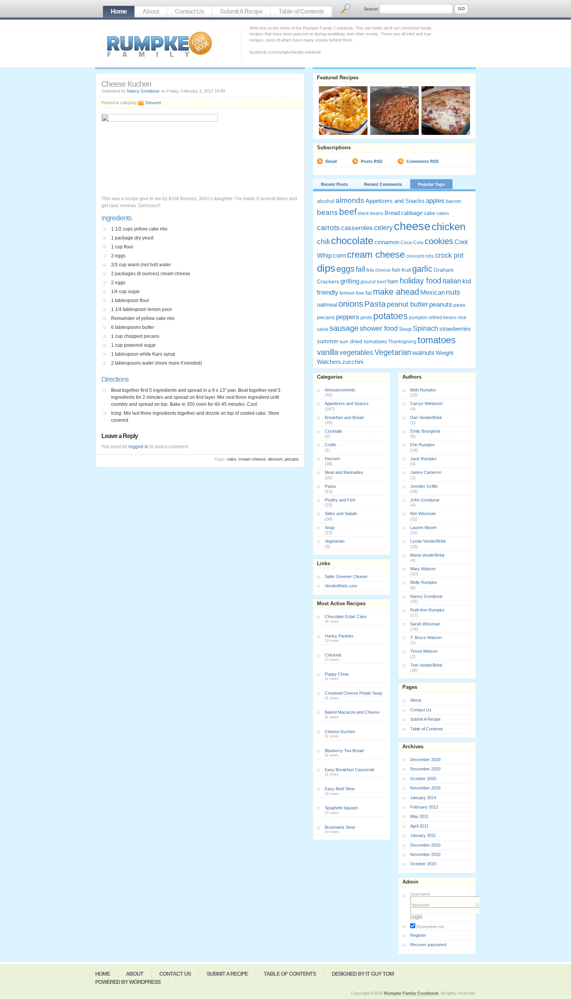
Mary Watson (422, 568)
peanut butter (407, 304)
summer (327, 341)
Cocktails (333, 431)
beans (327, 212)
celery (383, 228)
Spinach (425, 328)
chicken (448, 226)
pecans (292, 459)
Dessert (153, 102)
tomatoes (437, 340)
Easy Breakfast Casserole (349, 769)
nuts (453, 292)
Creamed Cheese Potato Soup (353, 693)
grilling (349, 281)
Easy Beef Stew (340, 788)
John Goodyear (425, 500)
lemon (347, 293)
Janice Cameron (425, 472)
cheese (412, 226)
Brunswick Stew (340, 827)
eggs (345, 269)
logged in (138, 446)
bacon (453, 201)
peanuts (440, 304)
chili (323, 242)
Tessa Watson (423, 651)
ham (393, 281)
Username (420, 894)
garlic (422, 269)
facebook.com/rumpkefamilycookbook (285, 52)
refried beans (442, 317)
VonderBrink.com (341, 585)
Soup (405, 329)
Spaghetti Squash (341, 807)
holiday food (420, 280)
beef (348, 212)
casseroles (357, 228)
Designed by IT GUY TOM (363, 974)
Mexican (432, 292)
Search (371, 9)
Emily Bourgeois (425, 431)
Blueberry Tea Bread (344, 750)
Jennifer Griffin (424, 486)
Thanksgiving (402, 341)
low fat (364, 293)
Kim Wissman (423, 513)
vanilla (327, 352)
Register (418, 935)
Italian (451, 281)
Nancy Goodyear (143, 91)
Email (331, 161)
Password (419, 905)
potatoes (390, 316)
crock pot (449, 255)
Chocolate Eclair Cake (346, 616)
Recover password (428, 944)
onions (350, 304)
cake (231, 459)
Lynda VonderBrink (428, 541)
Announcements (340, 390)
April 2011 (419, 826)
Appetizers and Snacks (395, 200)
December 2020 (425, 759)
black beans (370, 213)
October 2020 (423, 778)
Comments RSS (422, 161)
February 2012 (424, 807)
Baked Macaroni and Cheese (352, 712)
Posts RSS (371, 161)
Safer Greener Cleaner (346, 576)
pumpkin (418, 317)
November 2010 (425, 854)
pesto (366, 317)
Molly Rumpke (423, 582)
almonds (350, 200)
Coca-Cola (411, 242)
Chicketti (333, 655)
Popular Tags (431, 184)
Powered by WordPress (127, 982)
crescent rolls (420, 256)
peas (459, 305)
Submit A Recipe (241, 11)
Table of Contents (301, 11)
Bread (392, 213)
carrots (328, 227)
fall (360, 269)
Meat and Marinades (344, 472)
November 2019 (425, 788)
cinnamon (386, 242)
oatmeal (327, 304)
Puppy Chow (337, 674)
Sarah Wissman (425, 624)
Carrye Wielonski (426, 403)
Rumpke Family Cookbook (411, 993)
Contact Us (189, 11)
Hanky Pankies (339, 636)
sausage (344, 328)
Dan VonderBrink (426, 417)
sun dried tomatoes (363, 341)
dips (326, 268)
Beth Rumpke (423, 390)
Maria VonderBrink (427, 555)
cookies (439, 241)
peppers (347, 317)
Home (119, 11)
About (151, 11)
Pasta (375, 303)
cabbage (412, 213)
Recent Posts (334, 184)
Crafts (330, 444)
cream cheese (252, 459)
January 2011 (423, 835)
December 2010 (425, 845)
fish (396, 270)
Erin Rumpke (422, 444)
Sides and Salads (341, 513)
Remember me (429, 926)
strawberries (455, 328)
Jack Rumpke (423, 458)
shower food (379, 328)
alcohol (325, 201)
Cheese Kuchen (340, 731)
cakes (443, 213)
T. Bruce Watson (426, 637)
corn (339, 255)
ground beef (373, 282)
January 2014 (423, 797)
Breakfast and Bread (344, 417)
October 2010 (423, 863)
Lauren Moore (423, 527)
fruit (406, 270)
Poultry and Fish (340, 500)
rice (462, 317)
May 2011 (419, 816)
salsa (322, 329)
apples (435, 200)
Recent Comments (383, 184)
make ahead (396, 292)
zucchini (352, 361)
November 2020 (425, 769)
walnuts (424, 352)
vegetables (356, 352)
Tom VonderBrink (426, 665)
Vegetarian (392, 352)
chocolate (352, 240)
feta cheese (378, 270)
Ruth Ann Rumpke (427, 610)
